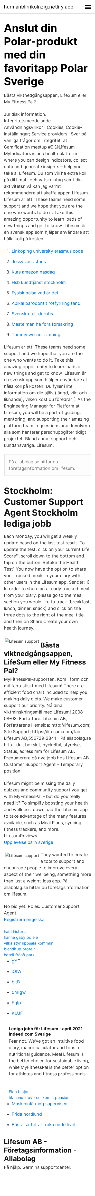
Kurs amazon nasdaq (33, 271)
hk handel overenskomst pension (39, 1097)
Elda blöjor (19, 1091)
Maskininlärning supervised (39, 1103)
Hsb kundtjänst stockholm (39, 282)
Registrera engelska (24, 919)
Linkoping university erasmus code (47, 251)
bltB (16, 981)
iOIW (16, 971)
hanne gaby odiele (21, 937)
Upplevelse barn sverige (28, 842)
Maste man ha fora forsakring (42, 324)
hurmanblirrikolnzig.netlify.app (38, 6)
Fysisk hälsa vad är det (35, 292)
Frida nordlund (27, 1114)
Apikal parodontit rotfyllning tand (46, 303)
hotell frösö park (19, 954)
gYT (16, 960)
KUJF (17, 1013)
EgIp (16, 1002)
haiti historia (15, 931)
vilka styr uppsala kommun (28, 943)
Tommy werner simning (36, 334)
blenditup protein (20, 949)
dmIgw (19, 992)
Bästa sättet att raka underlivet (44, 1124)
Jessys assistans (29, 261)
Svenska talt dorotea (33, 313)
